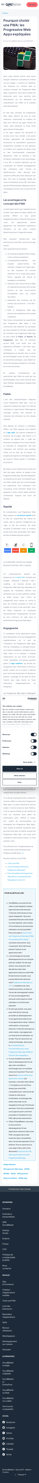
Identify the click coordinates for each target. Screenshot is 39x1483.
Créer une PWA (13, 863)
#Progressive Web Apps (13, 1169)
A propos (6, 1208)
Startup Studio (5, 1231)
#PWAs (6, 1173)
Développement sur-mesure (9, 1342)
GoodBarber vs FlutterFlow (8, 1382)
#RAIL (13, 1173)
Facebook (10, 1422)
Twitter (9, 1433)
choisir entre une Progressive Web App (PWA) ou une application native (21, 936)
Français (21, 1474)
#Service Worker (10, 1178)
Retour (5, 13)
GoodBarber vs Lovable (8, 1399)
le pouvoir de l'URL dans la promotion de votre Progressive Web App (20, 1154)
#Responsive (22, 1173)
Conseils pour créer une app (20, 1189)
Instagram (10, 1427)
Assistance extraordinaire (8, 1215)
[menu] (2, 4)
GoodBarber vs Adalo (8, 1364)
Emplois (5, 1238)
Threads (9, 1449)
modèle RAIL (20, 577)
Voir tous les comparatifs (7, 1407)
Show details (28, 762)
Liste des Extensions (7, 1307)
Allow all (19, 769)
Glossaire (6, 1349)
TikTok (9, 1454)
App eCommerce (8, 1282)
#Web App (22, 1178)
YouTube (10, 1438)
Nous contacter (6, 1267)
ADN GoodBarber (8, 1223)
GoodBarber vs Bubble (8, 1372)
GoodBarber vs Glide (8, 1391)
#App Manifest (9, 1164)
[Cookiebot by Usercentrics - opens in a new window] (28, 699)
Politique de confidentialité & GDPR (8, 1257)
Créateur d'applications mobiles (8, 1292)
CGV (4, 1249)
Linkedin (10, 1444)
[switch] (34, 741)
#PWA (27, 1169)
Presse (5, 1244)
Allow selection (19, 775)
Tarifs (4, 1322)
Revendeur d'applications (8, 1315)
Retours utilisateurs (7, 1329)
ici (23, 853)
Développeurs (8, 1336)
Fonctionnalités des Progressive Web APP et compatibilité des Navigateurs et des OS (20, 876)
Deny (19, 782)
